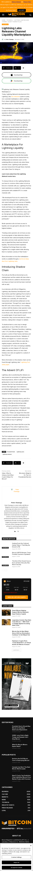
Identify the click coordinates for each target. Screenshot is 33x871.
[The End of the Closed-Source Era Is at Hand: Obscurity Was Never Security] (6, 563)
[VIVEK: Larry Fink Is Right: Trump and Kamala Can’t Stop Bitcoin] (6, 737)
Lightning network (7, 454)
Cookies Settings (16, 857)
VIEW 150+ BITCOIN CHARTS (16, 597)
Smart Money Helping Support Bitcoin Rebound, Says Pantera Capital (20, 612)
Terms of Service (16, 2)
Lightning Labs (20, 451)
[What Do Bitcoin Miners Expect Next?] (6, 747)
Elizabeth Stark (11, 451)
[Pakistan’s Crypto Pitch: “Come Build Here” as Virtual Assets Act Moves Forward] (6, 643)
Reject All (16, 862)
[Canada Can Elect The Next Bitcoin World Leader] (6, 769)
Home (3, 20)
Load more (16, 650)
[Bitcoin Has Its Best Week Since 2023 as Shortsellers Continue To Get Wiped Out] (6, 633)
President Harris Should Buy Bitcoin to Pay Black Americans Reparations (21, 727)
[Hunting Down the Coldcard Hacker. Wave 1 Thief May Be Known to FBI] (6, 545)
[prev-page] (3, 570)
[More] (23, 68)
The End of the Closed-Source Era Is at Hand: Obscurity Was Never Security (21, 562)
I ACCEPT (21, 10)
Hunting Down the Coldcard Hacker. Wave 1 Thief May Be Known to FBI (21, 545)
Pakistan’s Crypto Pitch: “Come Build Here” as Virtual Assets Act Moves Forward (21, 642)
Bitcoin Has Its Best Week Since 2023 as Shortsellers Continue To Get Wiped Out (21, 633)
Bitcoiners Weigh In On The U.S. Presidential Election (24, 475)
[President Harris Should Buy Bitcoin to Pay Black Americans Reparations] (6, 728)
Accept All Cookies (16, 867)
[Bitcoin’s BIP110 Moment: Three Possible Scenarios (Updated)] (6, 555)
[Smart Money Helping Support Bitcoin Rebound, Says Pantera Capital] (6, 613)
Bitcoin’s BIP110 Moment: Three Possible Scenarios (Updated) (21, 553)
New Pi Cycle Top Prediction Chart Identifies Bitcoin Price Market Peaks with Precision (21, 777)
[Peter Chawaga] (3, 39)
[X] (18, 531)
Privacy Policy (27, 2)
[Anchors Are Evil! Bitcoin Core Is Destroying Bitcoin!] (6, 761)
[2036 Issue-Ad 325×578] (16, 684)
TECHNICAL (9, 20)
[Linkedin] (15, 531)
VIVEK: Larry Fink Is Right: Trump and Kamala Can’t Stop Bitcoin (20, 737)
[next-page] (6, 570)
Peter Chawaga (10, 39)
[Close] (31, 846)
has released (15, 96)
